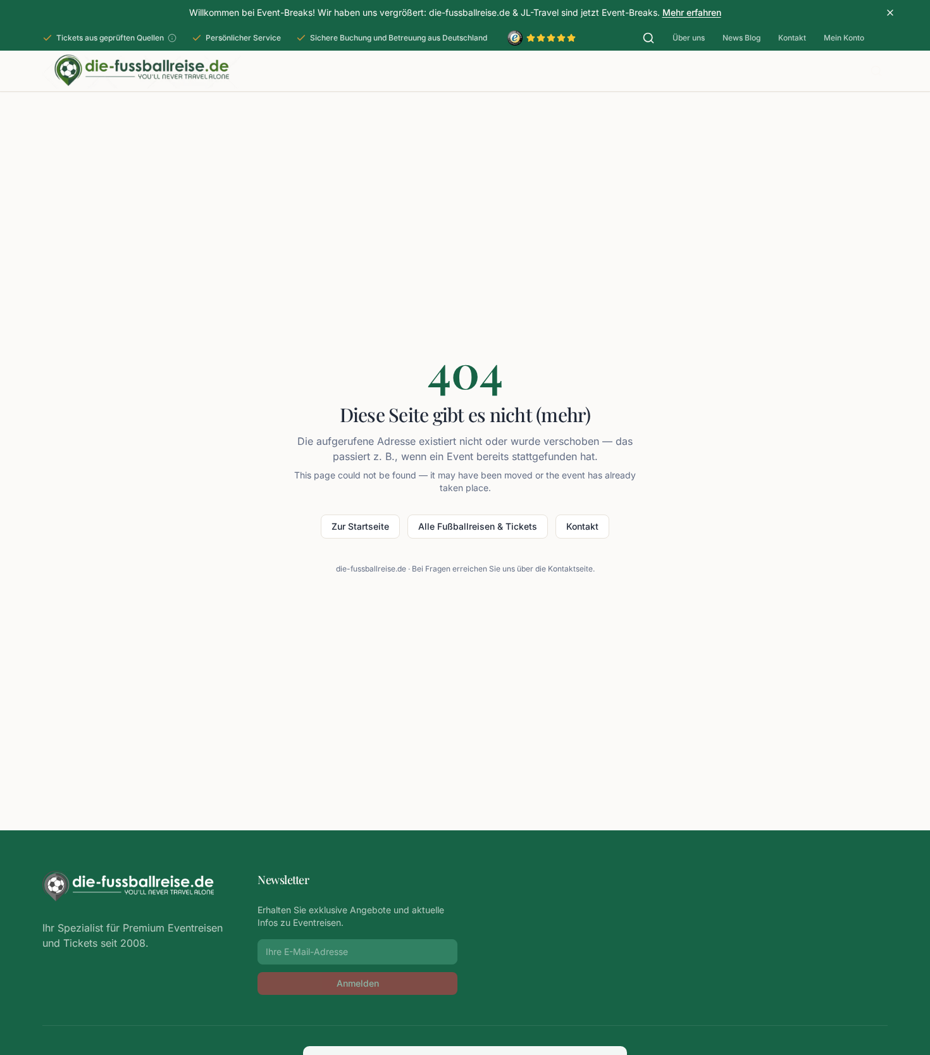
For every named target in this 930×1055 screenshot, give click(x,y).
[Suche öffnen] (648, 38)
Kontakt (792, 37)
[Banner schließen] (890, 12)
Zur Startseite (360, 526)
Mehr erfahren (691, 12)
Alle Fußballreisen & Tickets (477, 526)
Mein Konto (844, 37)
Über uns (689, 37)
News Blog (741, 37)
